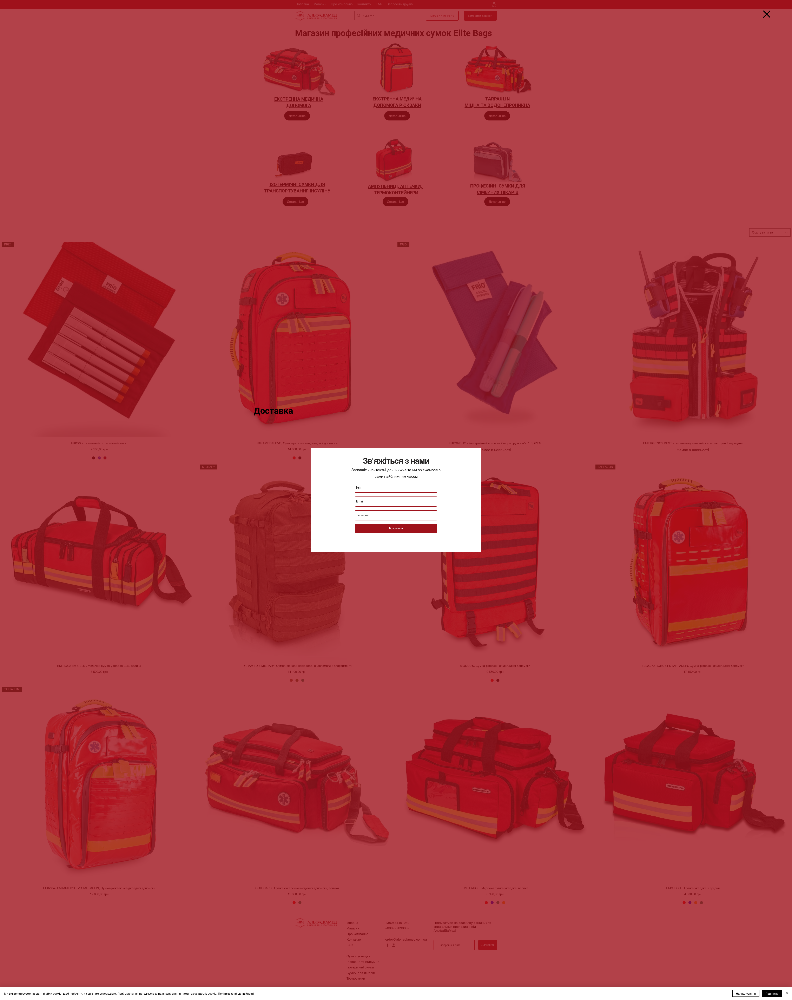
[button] (766, 14)
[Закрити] (787, 993)
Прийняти (772, 993)
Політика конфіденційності (236, 993)
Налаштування (746, 993)
